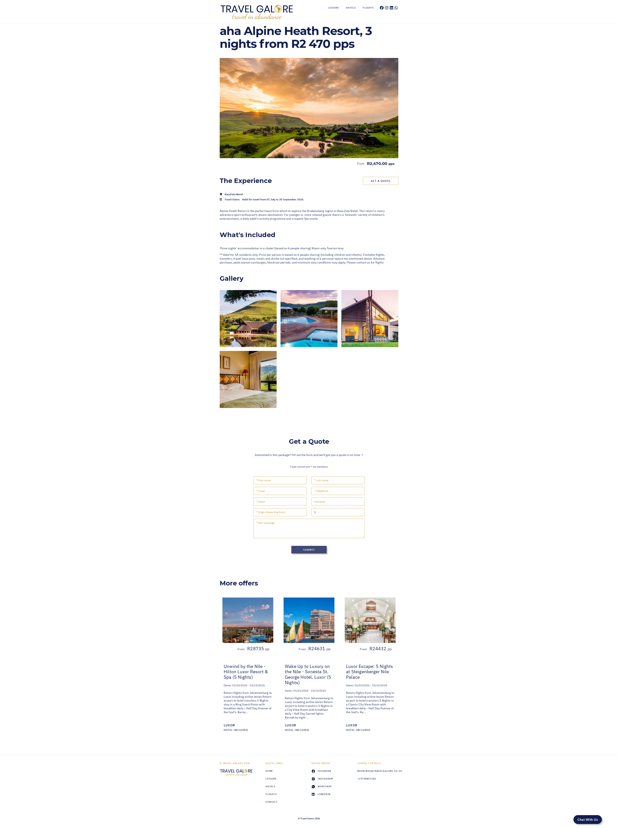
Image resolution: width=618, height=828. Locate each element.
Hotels (351, 7)
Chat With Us (587, 819)
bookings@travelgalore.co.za (377, 771)
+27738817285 (366, 778)
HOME (269, 771)
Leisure (333, 7)
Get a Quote (381, 180)
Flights (368, 7)
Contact (271, 801)
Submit (309, 549)
